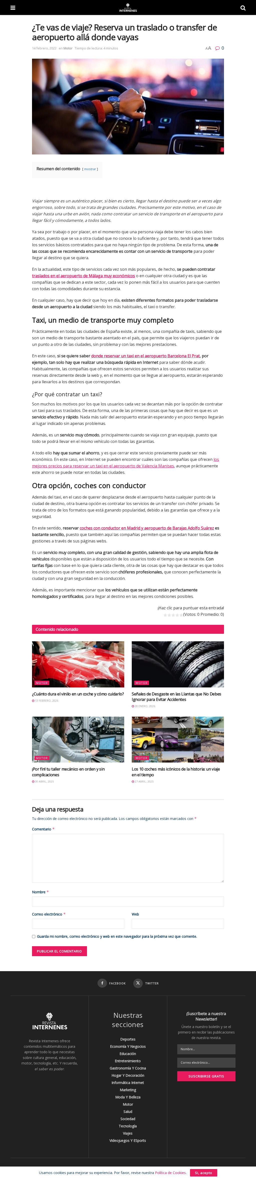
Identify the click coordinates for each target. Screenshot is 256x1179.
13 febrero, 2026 (46, 700)
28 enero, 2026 (144, 706)
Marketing (128, 1089)
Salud (128, 1111)
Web (135, 914)
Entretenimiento (128, 1060)
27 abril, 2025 (144, 781)
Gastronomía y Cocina (128, 1068)
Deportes (128, 1039)
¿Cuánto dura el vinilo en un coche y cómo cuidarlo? (78, 694)
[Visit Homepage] (127, 7)
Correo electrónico (49, 914)
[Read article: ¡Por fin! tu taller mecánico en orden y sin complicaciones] (78, 740)
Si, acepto (203, 1173)
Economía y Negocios (128, 1046)
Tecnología (128, 1126)
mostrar (90, 169)
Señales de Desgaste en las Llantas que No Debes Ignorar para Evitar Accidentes (176, 696)
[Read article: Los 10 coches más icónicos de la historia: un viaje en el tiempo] (178, 740)
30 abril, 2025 (44, 781)
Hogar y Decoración (128, 1075)
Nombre (40, 892)
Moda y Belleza (127, 1097)
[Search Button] (243, 7)
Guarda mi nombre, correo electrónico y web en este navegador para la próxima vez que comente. (117, 936)
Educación (128, 1053)
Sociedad (127, 1118)
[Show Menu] (12, 7)
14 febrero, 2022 (44, 48)
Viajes (127, 1133)
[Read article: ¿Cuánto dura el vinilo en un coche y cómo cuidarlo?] (78, 664)
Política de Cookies (170, 1172)
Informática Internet (128, 1082)
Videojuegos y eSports (128, 1140)
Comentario (43, 829)
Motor (68, 48)
